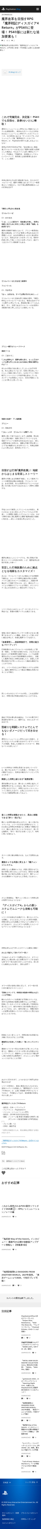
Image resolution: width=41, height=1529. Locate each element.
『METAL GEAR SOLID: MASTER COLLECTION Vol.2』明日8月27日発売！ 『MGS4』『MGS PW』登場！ (29, 1364)
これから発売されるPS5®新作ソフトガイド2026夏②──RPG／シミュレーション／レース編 (20, 1209)
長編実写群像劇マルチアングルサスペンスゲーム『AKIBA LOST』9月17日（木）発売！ (30, 1345)
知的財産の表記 (8, 1519)
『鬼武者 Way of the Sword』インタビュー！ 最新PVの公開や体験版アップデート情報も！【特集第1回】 (20, 1241)
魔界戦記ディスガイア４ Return (15, 1161)
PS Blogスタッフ (15, 72)
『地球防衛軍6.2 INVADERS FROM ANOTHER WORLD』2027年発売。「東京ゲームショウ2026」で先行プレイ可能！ (20, 1276)
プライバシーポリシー (29, 1513)
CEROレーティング (28, 1519)
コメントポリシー (9, 1523)
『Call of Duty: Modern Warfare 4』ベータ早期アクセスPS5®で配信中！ (30, 1464)
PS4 (3, 1161)
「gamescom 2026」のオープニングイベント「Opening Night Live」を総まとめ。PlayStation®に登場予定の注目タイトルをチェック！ (30, 1385)
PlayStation (13, 9)
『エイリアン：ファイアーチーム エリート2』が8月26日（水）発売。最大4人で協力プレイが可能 (30, 1446)
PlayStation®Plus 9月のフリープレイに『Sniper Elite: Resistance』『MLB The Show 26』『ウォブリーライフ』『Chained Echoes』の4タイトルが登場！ (30, 1323)
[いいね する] (14, 1217)
